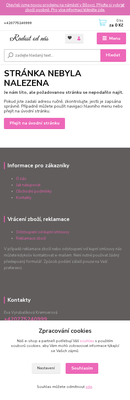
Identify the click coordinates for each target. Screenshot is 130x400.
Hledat (113, 55)
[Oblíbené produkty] (69, 38)
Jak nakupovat (28, 185)
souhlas (87, 341)
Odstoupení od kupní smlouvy (42, 232)
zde (89, 386)
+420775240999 (18, 23)
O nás (21, 178)
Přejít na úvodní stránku (35, 123)
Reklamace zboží (31, 238)
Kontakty (23, 197)
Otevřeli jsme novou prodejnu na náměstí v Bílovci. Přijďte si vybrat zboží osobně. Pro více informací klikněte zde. (65, 7)
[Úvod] (29, 38)
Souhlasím (82, 368)
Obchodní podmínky (34, 191)
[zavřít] (122, 6)
